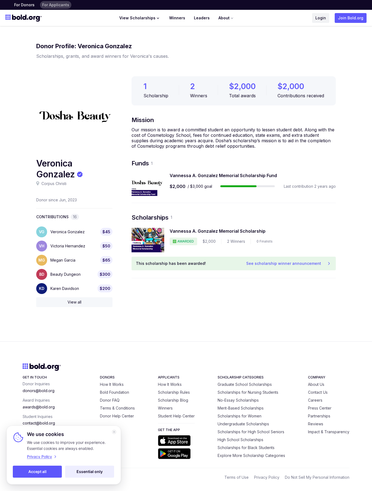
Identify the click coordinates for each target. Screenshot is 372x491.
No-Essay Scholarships (238, 400)
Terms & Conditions (117, 408)
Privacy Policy (266, 477)
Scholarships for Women (239, 416)
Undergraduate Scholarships (243, 424)
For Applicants (55, 4)
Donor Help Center (117, 416)
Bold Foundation (114, 392)
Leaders (202, 18)
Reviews (315, 424)
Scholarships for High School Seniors (251, 431)
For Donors (24, 4)
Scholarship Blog (173, 400)
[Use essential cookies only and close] (114, 432)
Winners (177, 18)
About (224, 18)
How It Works (112, 384)
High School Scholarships (240, 439)
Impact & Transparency (328, 431)
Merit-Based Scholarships (241, 408)
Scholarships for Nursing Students (248, 392)
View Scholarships (137, 18)
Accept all (37, 471)
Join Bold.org (350, 18)
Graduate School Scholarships (245, 384)
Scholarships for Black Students (246, 447)
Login (320, 18)
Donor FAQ (110, 400)
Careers (315, 400)
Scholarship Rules (174, 392)
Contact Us (318, 392)
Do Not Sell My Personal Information (317, 477)
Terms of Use (236, 477)
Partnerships (319, 416)
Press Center (319, 408)
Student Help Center (176, 416)
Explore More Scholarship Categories (251, 455)
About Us (316, 384)
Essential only (90, 471)
